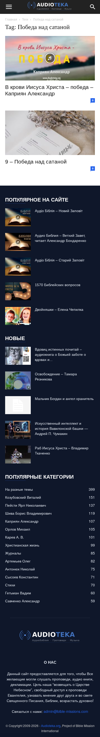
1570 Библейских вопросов (57, 285)
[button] (9, 7)
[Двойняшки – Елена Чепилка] (18, 316)
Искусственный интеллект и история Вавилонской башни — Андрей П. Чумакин (61, 428)
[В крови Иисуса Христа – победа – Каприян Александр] (50, 58)
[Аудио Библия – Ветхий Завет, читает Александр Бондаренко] (18, 242)
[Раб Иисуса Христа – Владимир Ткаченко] (18, 454)
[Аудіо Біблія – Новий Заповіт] (18, 217)
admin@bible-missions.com (66, 711)
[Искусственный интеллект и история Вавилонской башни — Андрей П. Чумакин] (18, 430)
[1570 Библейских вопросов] (18, 291)
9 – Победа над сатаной (36, 162)
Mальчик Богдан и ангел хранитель (64, 399)
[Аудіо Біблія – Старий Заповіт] (18, 267)
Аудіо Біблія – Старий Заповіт (59, 260)
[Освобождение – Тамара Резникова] (18, 380)
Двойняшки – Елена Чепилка (59, 309)
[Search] (93, 7)
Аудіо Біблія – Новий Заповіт (59, 211)
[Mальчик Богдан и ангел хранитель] (18, 405)
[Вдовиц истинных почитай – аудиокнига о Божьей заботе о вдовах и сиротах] (18, 356)
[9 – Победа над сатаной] (50, 133)
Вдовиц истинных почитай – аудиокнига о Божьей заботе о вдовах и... (60, 354)
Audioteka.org (51, 725)
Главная (11, 19)
